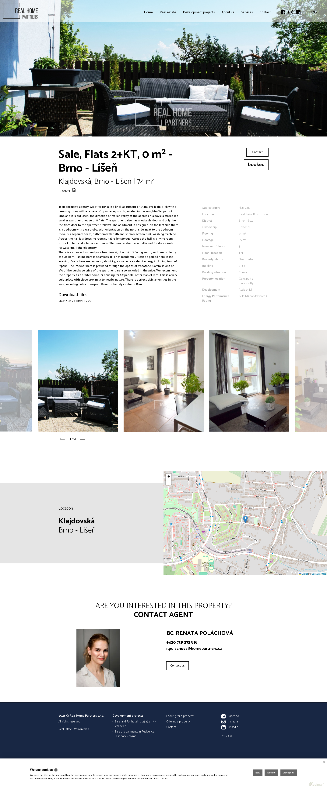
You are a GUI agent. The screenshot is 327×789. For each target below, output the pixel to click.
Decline (271, 772)
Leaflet (304, 573)
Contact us (177, 665)
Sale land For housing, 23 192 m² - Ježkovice (135, 724)
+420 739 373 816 (181, 642)
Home (148, 34)
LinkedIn (233, 727)
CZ (223, 736)
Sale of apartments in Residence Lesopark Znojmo (134, 734)
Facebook (234, 716)
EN (313, 34)
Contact (265, 34)
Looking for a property (180, 716)
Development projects (199, 34)
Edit (257, 772)
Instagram (234, 721)
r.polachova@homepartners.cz (194, 648)
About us (228, 34)
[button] (245, 519)
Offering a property (178, 721)
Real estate (168, 34)
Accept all (288, 772)
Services (247, 34)
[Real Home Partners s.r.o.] (31, 11)
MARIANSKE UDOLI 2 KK (75, 301)
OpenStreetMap (318, 573)
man (83, 729)
